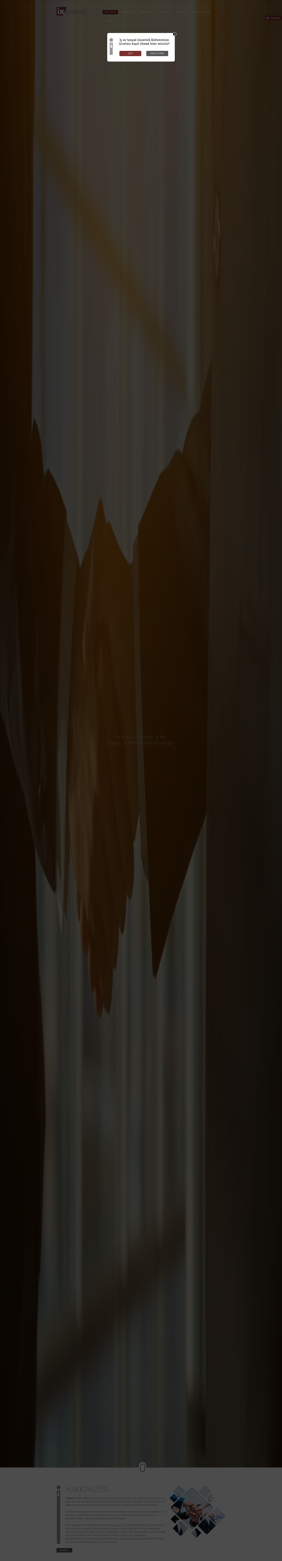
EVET (130, 53)
